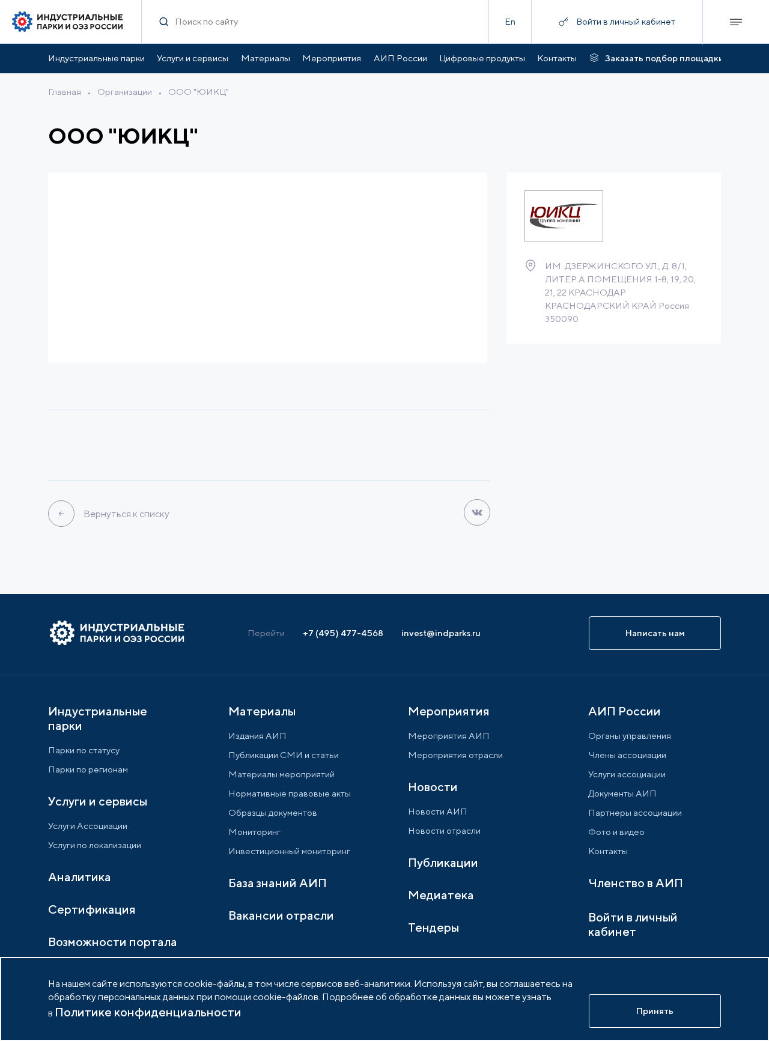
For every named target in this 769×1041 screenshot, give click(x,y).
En (510, 21)
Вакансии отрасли (281, 915)
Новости (433, 787)
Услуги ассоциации (627, 774)
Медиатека (441, 895)
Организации (124, 91)
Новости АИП (437, 811)
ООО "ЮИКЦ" (198, 91)
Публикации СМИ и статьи (283, 755)
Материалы (265, 58)
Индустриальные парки (96, 58)
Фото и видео (616, 832)
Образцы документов (272, 812)
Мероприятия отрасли (455, 755)
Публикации (443, 862)
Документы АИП (622, 793)
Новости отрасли (444, 830)
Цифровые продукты (482, 58)
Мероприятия (331, 58)
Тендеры (433, 927)
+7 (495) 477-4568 (343, 633)
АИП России (400, 58)
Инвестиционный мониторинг (289, 851)
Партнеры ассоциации (635, 812)
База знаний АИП (277, 883)
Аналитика (79, 877)
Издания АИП (257, 735)
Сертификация (92, 909)
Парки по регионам (88, 769)
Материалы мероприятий (281, 774)
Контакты (557, 58)
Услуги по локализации (94, 845)
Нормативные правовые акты (289, 793)
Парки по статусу (84, 750)
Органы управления (629, 735)
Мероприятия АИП (449, 735)
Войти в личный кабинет (633, 924)
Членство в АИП (635, 883)
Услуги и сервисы (192, 58)
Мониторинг (254, 832)
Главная (64, 91)
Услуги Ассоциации (87, 826)
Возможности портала (112, 941)
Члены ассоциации (627, 755)
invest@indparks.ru (441, 633)
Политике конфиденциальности (148, 1012)
